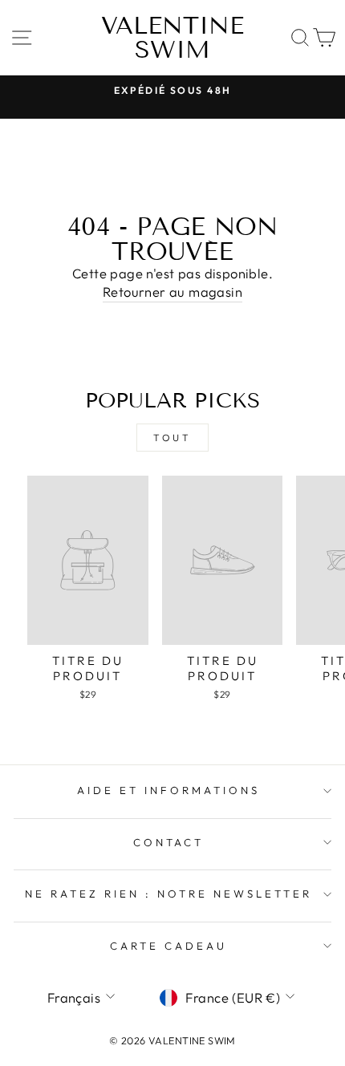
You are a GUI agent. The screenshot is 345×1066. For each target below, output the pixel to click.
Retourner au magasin (172, 291)
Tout (172, 438)
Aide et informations (168, 790)
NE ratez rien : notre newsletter (168, 893)
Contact (169, 842)
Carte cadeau (168, 945)
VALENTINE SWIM (172, 38)
